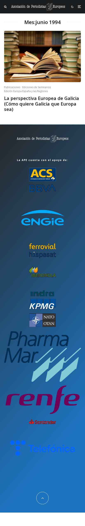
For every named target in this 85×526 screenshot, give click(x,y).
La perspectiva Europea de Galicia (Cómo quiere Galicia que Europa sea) (41, 103)
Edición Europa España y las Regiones (26, 91)
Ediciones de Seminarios (36, 87)
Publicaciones (12, 87)
